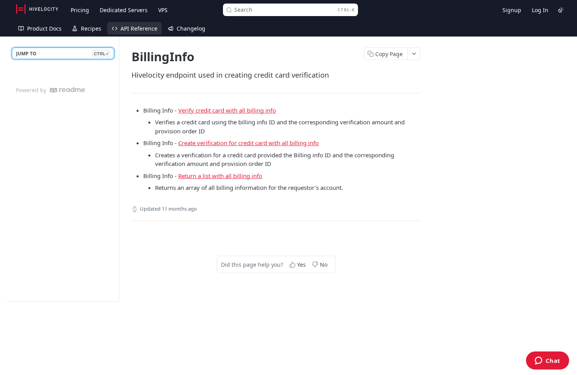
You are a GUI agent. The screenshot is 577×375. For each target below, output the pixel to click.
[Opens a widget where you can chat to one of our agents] (547, 361)
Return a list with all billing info (220, 176)
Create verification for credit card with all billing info (248, 143)
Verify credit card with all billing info (227, 110)
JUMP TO (62, 53)
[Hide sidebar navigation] (117, 168)
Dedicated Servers (124, 10)
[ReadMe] (67, 90)
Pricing (80, 10)
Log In (540, 10)
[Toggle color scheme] (561, 10)
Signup (511, 10)
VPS (163, 10)
